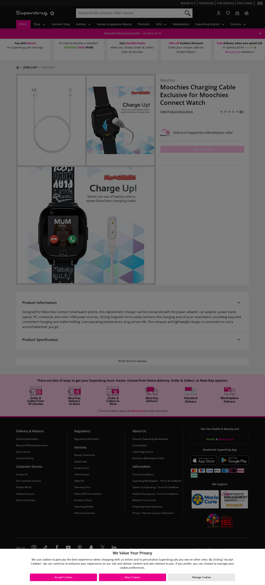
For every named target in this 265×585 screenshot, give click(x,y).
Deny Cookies (132, 577)
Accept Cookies (63, 577)
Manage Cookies (201, 577)
